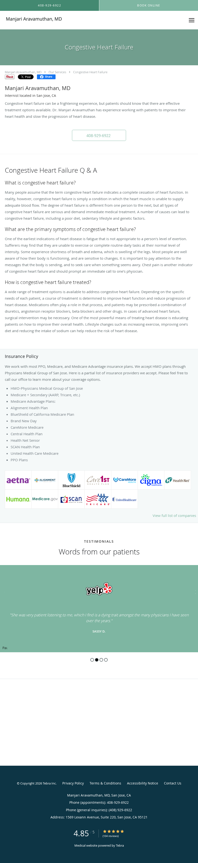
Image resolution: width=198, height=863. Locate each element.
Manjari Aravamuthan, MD (23, 72)
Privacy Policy (73, 783)
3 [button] (101, 660)
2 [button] (96, 660)
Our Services (57, 72)
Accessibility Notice (142, 783)
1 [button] (92, 660)
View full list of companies (174, 515)
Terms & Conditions (105, 783)
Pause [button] (4, 648)
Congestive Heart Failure (90, 72)
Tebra (120, 845)
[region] (99, 608)
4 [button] (106, 660)
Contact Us (172, 783)
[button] (99, 135)
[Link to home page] (32, 20)
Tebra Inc (49, 783)
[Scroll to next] (194, 591)
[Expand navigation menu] (191, 20)
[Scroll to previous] (3, 591)
